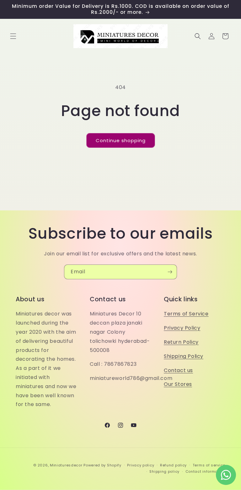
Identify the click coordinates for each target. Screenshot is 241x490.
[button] (13, 36)
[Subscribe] (170, 271)
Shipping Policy (183, 356)
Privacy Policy (182, 327)
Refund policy (173, 465)
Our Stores (178, 384)
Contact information (205, 471)
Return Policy (181, 342)
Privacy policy (140, 465)
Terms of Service (186, 313)
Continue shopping (121, 140)
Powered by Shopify (102, 465)
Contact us (178, 370)
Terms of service (209, 465)
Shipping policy (164, 471)
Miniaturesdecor (66, 465)
